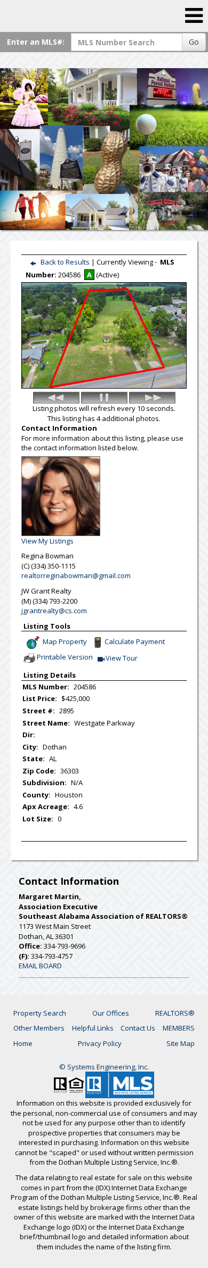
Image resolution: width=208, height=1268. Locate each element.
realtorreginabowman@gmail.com (76, 575)
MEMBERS (179, 1028)
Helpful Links (93, 1028)
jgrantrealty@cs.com (54, 610)
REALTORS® (175, 1013)
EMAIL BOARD (40, 965)
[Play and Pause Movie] (104, 398)
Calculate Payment (135, 642)
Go (194, 42)
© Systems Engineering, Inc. (104, 1067)
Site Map (180, 1043)
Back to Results (65, 262)
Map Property (64, 642)
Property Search (39, 1013)
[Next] (152, 398)
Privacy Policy (100, 1043)
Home (23, 1043)
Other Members (39, 1028)
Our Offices (110, 1013)
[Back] (56, 398)
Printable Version (65, 657)
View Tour (122, 658)
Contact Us (138, 1028)
